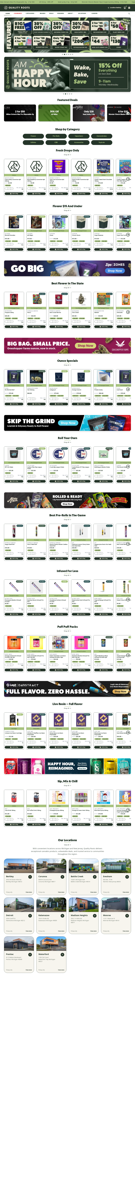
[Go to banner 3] (67, 94)
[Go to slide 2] (64, 54)
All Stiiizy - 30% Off (45, 2)
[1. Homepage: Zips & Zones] (67, 268)
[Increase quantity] (12, 188)
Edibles (33, 142)
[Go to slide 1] (62, 54)
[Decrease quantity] (6, 188)
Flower (33, 136)
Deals (51, 13)
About (70, 13)
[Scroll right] (128, 113)
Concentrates (102, 136)
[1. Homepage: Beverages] (67, 766)
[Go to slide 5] (70, 54)
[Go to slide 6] (72, 54)
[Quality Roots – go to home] (17, 7)
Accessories (78, 142)
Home (8, 13)
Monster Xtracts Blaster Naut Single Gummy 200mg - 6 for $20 (103, 2)
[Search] (129, 13)
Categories (30, 13)
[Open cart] (129, 7)
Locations (82, 13)
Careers (94, 13)
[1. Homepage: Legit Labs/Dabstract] (67, 689)
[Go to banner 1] (63, 94)
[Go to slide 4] (68, 54)
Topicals (102, 142)
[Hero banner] (67, 35)
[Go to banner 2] (65, 94)
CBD (56, 142)
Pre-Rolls (56, 136)
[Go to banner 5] (71, 94)
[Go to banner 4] (69, 94)
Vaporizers (79, 136)
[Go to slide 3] (66, 54)
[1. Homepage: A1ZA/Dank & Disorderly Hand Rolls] (67, 500)
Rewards (60, 13)
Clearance (18, 13)
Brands (42, 13)
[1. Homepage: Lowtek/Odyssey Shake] (67, 423)
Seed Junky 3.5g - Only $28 (66, 2)
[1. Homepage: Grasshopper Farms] (67, 346)
